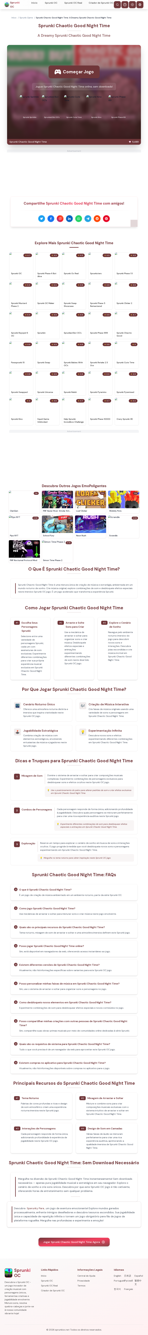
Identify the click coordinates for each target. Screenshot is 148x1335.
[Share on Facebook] (50, 218)
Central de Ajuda (86, 1275)
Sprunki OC (51, 2)
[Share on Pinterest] (106, 218)
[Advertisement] (74, 172)
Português (118, 1280)
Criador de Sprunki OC (101, 2)
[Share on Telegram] (87, 218)
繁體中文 (138, 1282)
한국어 (117, 1289)
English (117, 1275)
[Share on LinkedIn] (69, 218)
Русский (128, 1280)
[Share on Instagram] (60, 218)
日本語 (127, 1275)
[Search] (117, 4)
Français (128, 1289)
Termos (81, 1285)
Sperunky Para (35, 1208)
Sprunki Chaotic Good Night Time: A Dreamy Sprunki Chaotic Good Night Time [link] (73, 17)
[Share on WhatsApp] (78, 218)
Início (34, 2)
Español (139, 1275)
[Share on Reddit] (97, 218)
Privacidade (83, 1280)
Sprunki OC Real (73, 2)
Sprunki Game (26, 17)
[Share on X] (41, 218)
